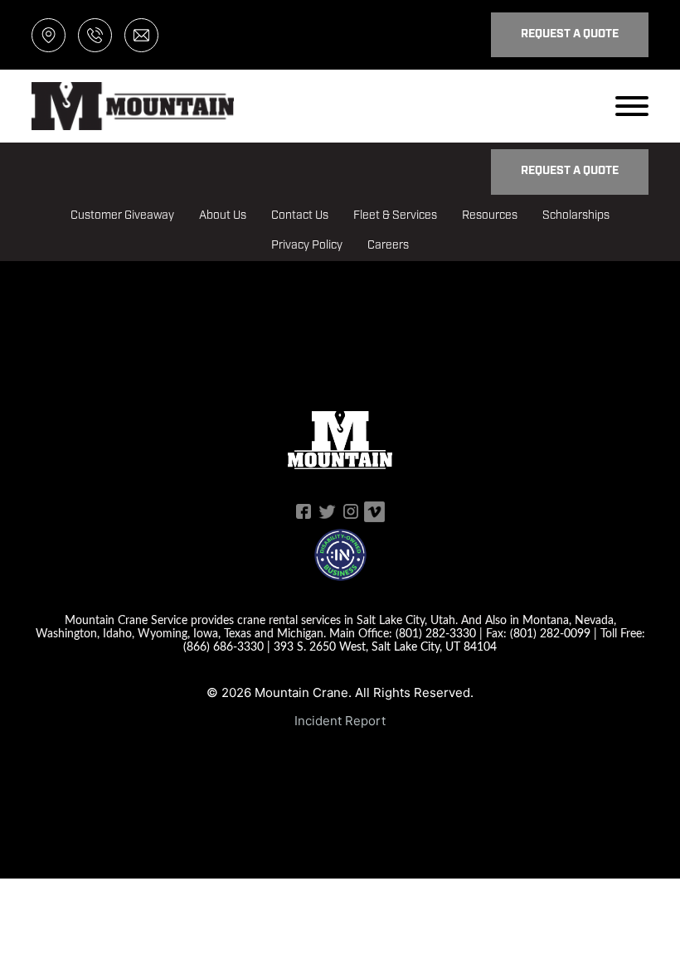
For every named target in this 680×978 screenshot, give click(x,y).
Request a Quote (570, 34)
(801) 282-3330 (436, 633)
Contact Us (299, 216)
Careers (388, 246)
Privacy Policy (306, 246)
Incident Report (340, 721)
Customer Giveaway (122, 216)
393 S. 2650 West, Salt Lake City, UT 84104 (385, 646)
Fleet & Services (395, 216)
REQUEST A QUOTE (570, 171)
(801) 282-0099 (550, 633)
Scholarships (576, 216)
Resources (489, 216)
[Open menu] (631, 106)
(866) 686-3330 (223, 646)
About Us (222, 216)
